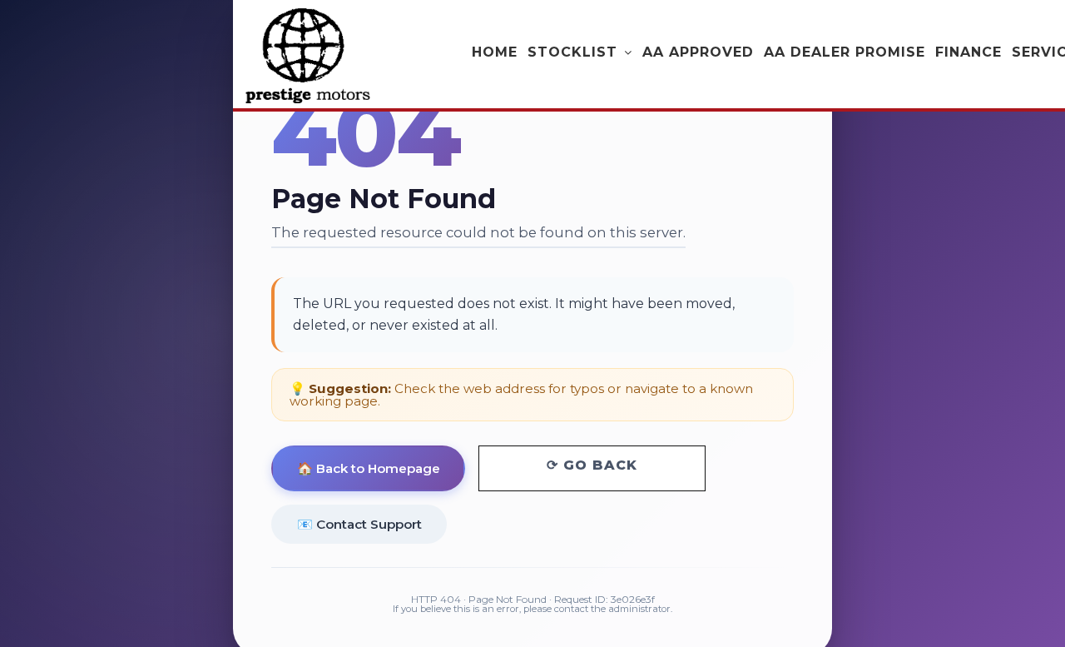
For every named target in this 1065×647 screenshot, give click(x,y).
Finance (968, 52)
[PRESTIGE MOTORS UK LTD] (307, 55)
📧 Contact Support (359, 523)
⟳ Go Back (592, 465)
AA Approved (698, 52)
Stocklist (572, 52)
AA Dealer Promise (844, 52)
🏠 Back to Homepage (368, 468)
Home (495, 52)
